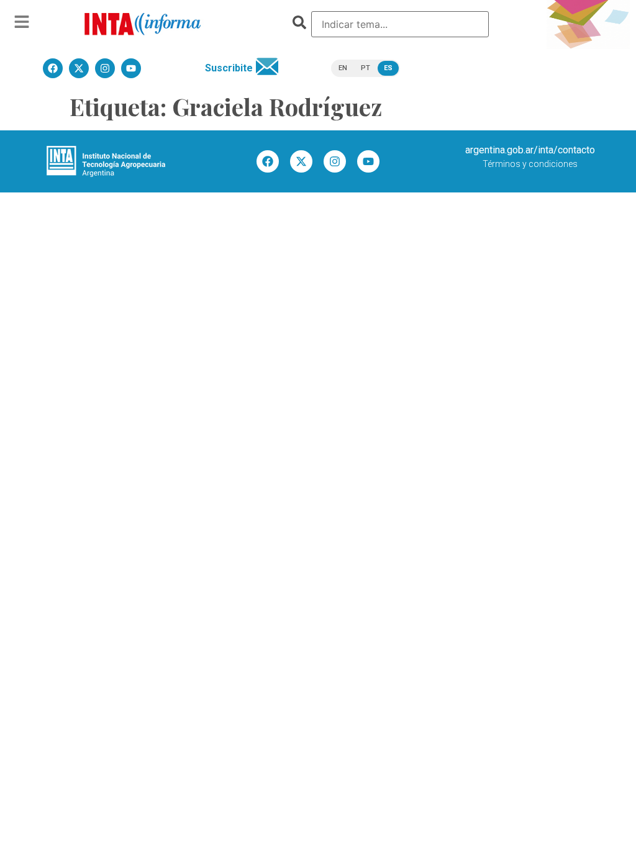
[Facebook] (268, 161)
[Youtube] (368, 161)
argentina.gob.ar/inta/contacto (530, 150)
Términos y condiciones (530, 164)
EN (342, 68)
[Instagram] (335, 161)
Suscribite (229, 68)
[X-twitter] (301, 161)
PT (365, 68)
